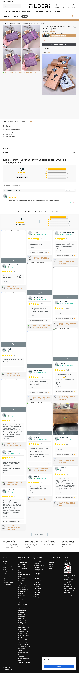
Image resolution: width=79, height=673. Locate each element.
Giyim (19, 654)
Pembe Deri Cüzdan (23, 640)
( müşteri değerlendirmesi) (56, 33)
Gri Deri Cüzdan (22, 562)
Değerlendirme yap (21, 177)
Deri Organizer (22, 610)
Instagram (51, 562)
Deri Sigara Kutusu (23, 623)
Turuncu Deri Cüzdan (24, 646)
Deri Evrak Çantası (23, 585)
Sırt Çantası (21, 578)
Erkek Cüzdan (22, 564)
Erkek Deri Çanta (23, 589)
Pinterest (51, 564)
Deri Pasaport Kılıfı (23, 627)
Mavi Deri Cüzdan (23, 652)
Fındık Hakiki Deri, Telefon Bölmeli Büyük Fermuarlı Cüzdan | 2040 (14, 527)
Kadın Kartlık (21, 598)
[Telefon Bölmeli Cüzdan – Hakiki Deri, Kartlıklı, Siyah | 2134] (75, 27)
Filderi (48, 52)
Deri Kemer (21, 612)
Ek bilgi (16, 121)
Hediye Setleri (22, 629)
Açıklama (10, 121)
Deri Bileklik (21, 616)
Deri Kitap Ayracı (22, 560)
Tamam (59, 666)
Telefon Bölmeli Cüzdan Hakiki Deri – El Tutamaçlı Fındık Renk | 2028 (68, 261)
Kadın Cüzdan (13, 23)
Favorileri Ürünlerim (8, 582)
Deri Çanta (21, 576)
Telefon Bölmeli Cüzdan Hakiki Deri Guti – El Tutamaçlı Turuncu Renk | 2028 (68, 397)
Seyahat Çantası (22, 581)
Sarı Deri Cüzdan (23, 642)
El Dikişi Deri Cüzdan (24, 600)
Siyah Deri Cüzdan (23, 644)
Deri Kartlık (21, 593)
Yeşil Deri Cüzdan (23, 631)
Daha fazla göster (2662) (39, 534)
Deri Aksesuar (22, 602)
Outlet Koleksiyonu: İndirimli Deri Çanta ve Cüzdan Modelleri (24, 660)
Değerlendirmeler (25, 121)
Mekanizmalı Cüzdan (24, 574)
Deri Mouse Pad (22, 621)
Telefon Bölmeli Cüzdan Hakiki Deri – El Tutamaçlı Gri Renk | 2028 (68, 503)
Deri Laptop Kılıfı (22, 608)
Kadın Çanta (21, 587)
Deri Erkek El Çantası (24, 591)
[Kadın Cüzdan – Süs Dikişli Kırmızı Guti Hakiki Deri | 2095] (73, 27)
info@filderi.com (68, 560)
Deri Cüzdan (6, 23)
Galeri (4, 121)
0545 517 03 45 (68, 562)
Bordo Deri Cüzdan (23, 633)
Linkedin (51, 570)
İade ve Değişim (7, 576)
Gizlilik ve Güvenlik (8, 570)
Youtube (51, 566)
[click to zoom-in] (12, 36)
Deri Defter (21, 618)
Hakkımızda (6, 564)
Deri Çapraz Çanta (23, 583)
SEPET (74, 7)
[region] (59, 663)
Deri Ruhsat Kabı (22, 625)
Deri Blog (5, 580)
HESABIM (56, 7)
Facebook (51, 560)
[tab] (5, 121)
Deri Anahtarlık (22, 614)
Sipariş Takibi (7, 578)
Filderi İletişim (7, 584)
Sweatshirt (21, 656)
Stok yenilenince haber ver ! (59, 44)
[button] (73, 14)
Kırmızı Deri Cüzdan (23, 635)
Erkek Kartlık (21, 595)
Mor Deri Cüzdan (56, 211)
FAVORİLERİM (65, 7)
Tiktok (50, 568)
